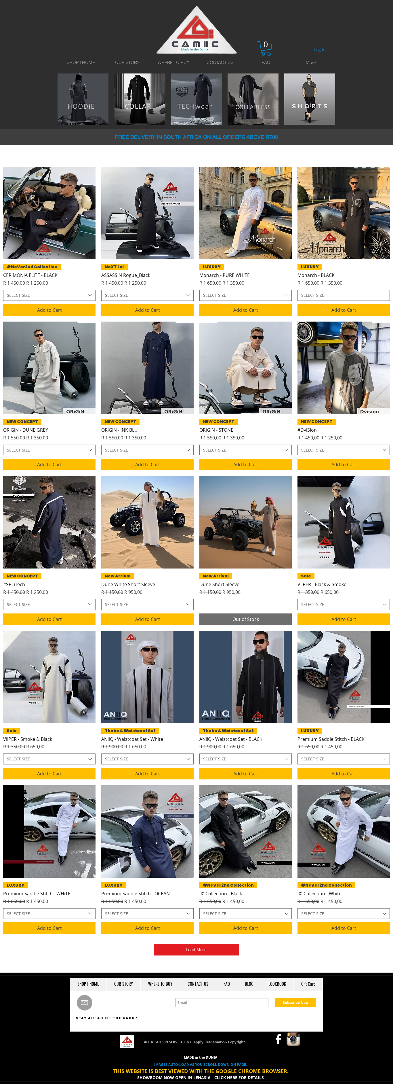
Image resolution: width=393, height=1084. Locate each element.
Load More (196, 949)
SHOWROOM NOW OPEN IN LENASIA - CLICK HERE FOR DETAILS (200, 1077)
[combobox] (49, 295)
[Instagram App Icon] (293, 1039)
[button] (266, 48)
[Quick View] (49, 213)
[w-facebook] (278, 1039)
